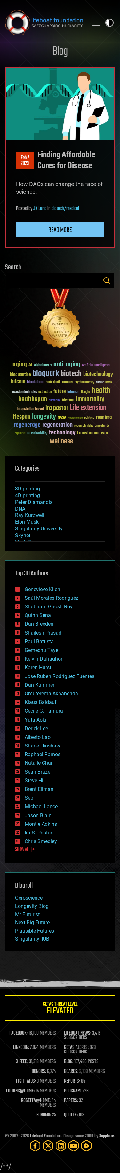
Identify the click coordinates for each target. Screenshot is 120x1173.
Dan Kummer (39, 685)
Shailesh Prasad (43, 633)
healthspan (32, 399)
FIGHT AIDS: (26, 1081)
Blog (60, 52)
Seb (29, 798)
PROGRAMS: (74, 1091)
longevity (44, 417)
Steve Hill (35, 781)
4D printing (27, 495)
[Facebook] (35, 1145)
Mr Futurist (27, 914)
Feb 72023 (25, 161)
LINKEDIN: (21, 1048)
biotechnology (98, 374)
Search (106, 280)
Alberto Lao (38, 737)
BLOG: (68, 1062)
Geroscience (29, 898)
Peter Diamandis (33, 502)
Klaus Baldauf (41, 702)
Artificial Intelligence (96, 366)
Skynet (22, 535)
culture (100, 382)
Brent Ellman (39, 789)
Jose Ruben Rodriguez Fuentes (59, 676)
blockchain (35, 382)
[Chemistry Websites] (60, 320)
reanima (104, 417)
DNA (20, 509)
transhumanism (92, 433)
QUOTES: (71, 1115)
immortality (90, 399)
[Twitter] (48, 1145)
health (101, 390)
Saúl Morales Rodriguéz (51, 598)
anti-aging (66, 365)
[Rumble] (86, 1145)
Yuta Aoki (35, 720)
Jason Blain (38, 815)
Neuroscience (75, 418)
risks (90, 426)
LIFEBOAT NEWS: (77, 1033)
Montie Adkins (41, 824)
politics (89, 418)
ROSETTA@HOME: (36, 1101)
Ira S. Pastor (38, 833)
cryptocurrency (84, 382)
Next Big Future (32, 922)
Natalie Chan (39, 763)
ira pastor (56, 408)
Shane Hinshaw (42, 746)
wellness (61, 441)
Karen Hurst (38, 667)
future (59, 391)
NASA (62, 417)
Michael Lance (41, 806)
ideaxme (68, 400)
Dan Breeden (39, 624)
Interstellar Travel (30, 409)
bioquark (46, 374)
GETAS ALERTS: (76, 1048)
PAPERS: (71, 1101)
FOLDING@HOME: (20, 1091)
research (80, 426)
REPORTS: (72, 1081)
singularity (102, 426)
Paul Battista (39, 641)
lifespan (20, 417)
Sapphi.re (106, 1136)
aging (19, 365)
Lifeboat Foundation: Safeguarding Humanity (44, 22)
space (20, 433)
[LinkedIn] (61, 1145)
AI (30, 365)
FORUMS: (43, 1115)
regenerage (27, 425)
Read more (60, 230)
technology (62, 433)
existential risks (24, 392)
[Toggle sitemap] (96, 23)
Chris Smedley (41, 841)
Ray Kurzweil (29, 515)
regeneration (57, 425)
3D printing (27, 489)
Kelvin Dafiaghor (43, 659)
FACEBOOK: (18, 1033)
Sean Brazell (39, 772)
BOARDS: (71, 1071)
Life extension (88, 408)
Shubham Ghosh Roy (49, 607)
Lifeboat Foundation (45, 1136)
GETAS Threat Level (60, 1009)
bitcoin (18, 382)
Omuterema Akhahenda (51, 694)
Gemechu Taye (41, 650)
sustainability (37, 434)
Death (108, 382)
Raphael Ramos (42, 754)
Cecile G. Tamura (44, 711)
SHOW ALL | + (25, 850)
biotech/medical (65, 209)
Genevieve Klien (42, 589)
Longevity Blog (32, 906)
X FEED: (22, 1062)
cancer (67, 382)
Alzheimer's (43, 365)
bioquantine (20, 374)
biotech (71, 374)
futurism (73, 392)
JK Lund (39, 209)
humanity (54, 401)
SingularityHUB (32, 939)
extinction (45, 392)
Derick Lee (36, 728)
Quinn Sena (38, 615)
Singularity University (39, 529)
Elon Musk (27, 522)
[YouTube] (73, 1145)
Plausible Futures (34, 931)
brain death (53, 382)
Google (85, 392)
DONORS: (39, 1071)
